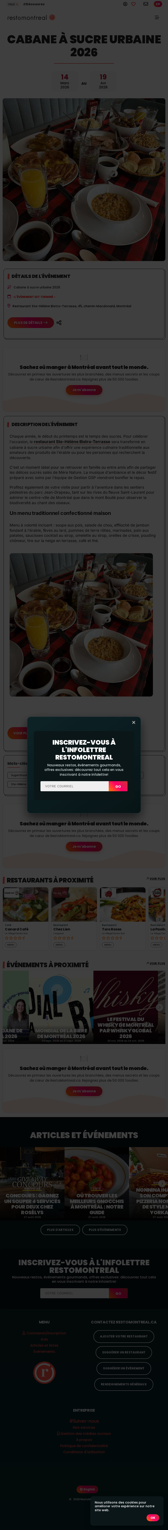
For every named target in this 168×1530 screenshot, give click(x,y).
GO (118, 786)
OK (152, 1518)
